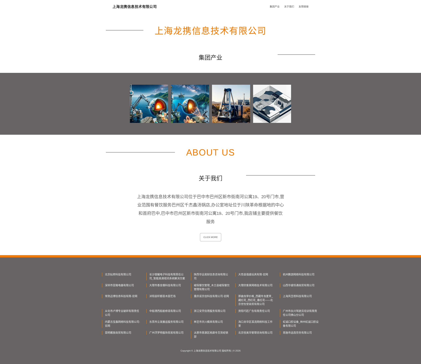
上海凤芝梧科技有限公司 (297, 296)
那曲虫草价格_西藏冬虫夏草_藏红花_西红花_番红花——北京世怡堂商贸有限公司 (255, 300)
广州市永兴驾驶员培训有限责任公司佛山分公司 (300, 313)
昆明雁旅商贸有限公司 (118, 332)
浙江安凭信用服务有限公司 (209, 311)
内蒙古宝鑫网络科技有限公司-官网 (122, 323)
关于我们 (289, 6)
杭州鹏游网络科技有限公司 (298, 274)
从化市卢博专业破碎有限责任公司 (122, 313)
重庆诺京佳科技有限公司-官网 (211, 296)
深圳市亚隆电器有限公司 (119, 285)
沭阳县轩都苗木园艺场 (162, 296)
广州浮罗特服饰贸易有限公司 (166, 332)
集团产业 (275, 6)
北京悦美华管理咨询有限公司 (255, 332)
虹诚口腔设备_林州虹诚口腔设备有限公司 (301, 323)
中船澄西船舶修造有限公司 (165, 311)
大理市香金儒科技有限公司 (165, 285)
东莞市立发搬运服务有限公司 (166, 321)
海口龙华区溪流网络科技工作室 (255, 323)
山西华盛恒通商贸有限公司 (298, 285)
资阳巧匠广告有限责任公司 (254, 311)
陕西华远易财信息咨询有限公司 (211, 276)
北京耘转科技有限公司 (118, 274)
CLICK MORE (210, 237)
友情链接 (304, 6)
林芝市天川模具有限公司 (208, 321)
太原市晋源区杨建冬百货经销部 (211, 334)
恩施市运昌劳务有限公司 (297, 332)
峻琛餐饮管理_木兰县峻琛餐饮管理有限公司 (212, 287)
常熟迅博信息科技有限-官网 (121, 296)
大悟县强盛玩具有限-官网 (253, 274)
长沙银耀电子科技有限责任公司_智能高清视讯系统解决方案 (167, 276)
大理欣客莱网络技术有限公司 (255, 285)
